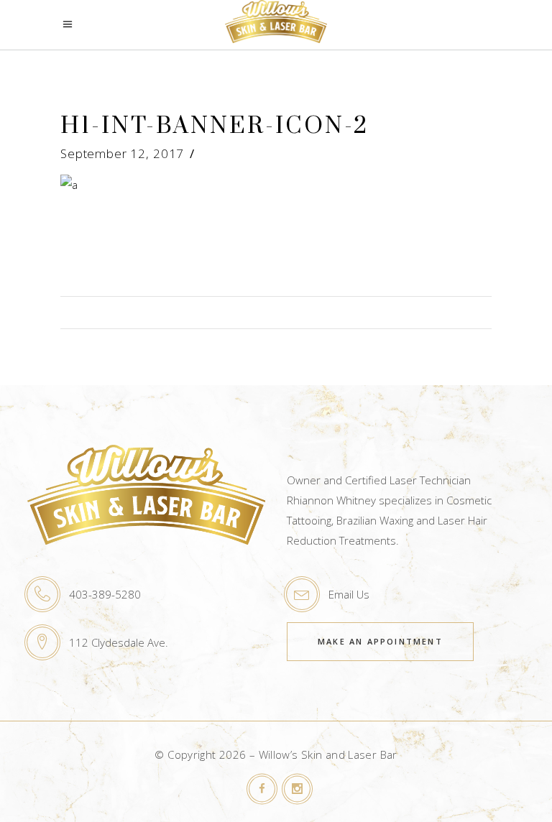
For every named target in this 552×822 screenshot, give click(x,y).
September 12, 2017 (122, 153)
